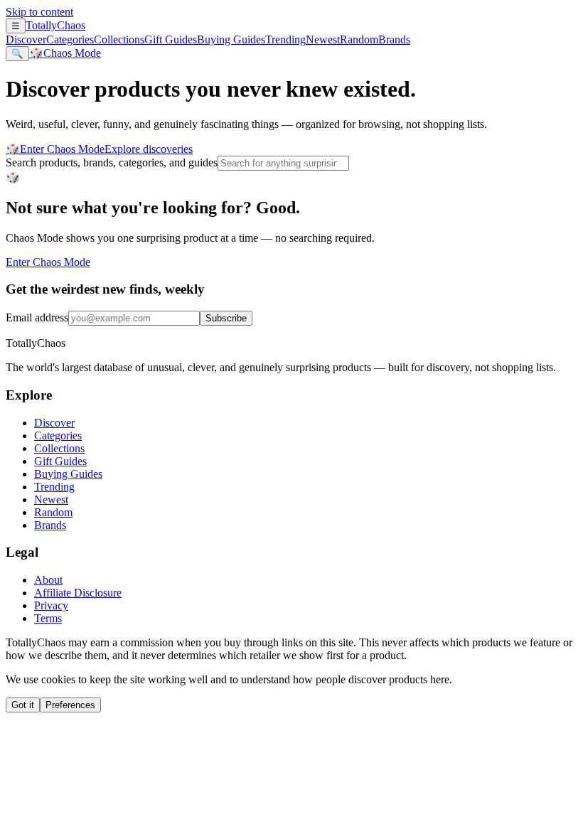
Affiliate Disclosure (78, 593)
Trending (285, 39)
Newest (323, 39)
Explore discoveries (149, 149)
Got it (22, 705)
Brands (394, 39)
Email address (37, 317)
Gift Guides (170, 39)
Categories (70, 39)
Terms (48, 618)
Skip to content (39, 12)
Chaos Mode (65, 53)
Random (359, 39)
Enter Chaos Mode (55, 149)
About (48, 580)
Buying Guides (231, 39)
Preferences (70, 705)
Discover (26, 39)
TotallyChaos (55, 25)
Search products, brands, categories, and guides (112, 162)
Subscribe (226, 318)
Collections (119, 39)
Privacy (51, 605)
